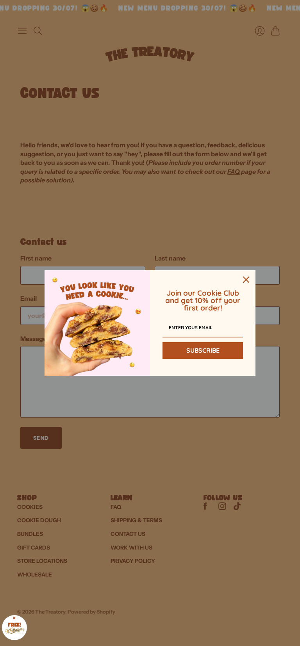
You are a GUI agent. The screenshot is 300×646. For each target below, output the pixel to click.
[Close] (246, 279)
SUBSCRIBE (203, 350)
